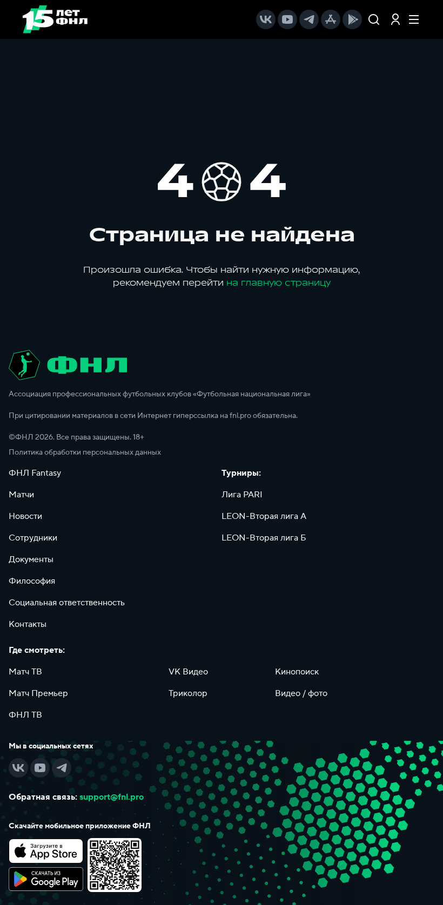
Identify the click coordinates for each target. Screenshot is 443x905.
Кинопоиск (297, 671)
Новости (25, 516)
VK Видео (188, 671)
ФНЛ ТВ (25, 715)
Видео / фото (301, 693)
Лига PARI (242, 494)
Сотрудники (33, 537)
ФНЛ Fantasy (35, 473)
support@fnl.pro (111, 797)
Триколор (188, 693)
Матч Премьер (38, 693)
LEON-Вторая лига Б (264, 537)
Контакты (27, 624)
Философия (32, 581)
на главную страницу (278, 283)
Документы (31, 559)
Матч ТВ (25, 671)
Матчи (21, 494)
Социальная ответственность (67, 602)
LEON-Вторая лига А (264, 516)
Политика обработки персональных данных (85, 452)
